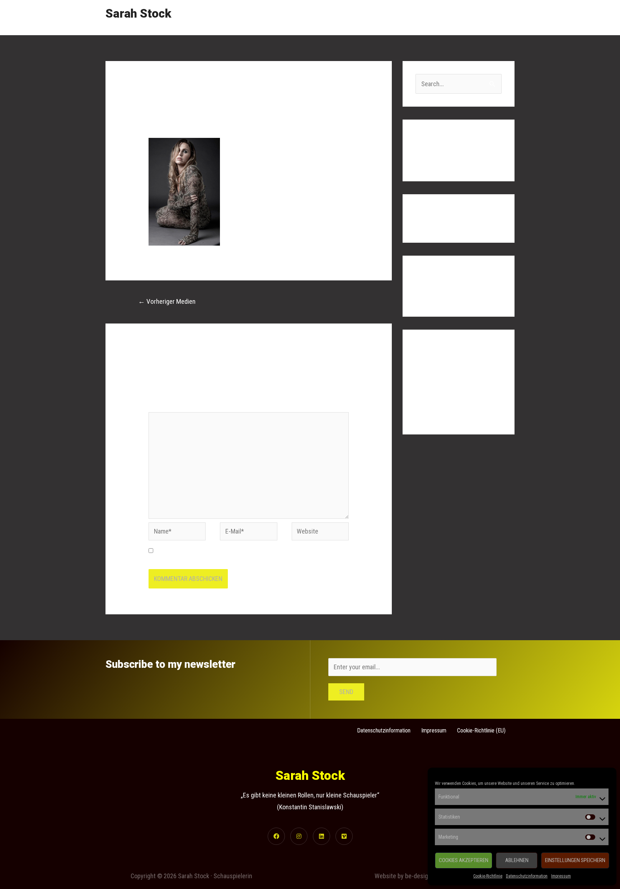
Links (468, 17)
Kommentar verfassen (177, 120)
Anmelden (428, 371)
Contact (498, 17)
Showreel (405, 17)
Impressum (561, 876)
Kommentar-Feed (437, 400)
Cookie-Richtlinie (487, 876)
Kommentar (165, 406)
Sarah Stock (138, 13)
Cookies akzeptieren (463, 860)
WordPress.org (435, 415)
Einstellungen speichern (575, 860)
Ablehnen (517, 860)
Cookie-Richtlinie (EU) (481, 730)
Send (346, 691)
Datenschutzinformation (527, 876)
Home (372, 17)
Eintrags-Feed (433, 386)
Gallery (439, 17)
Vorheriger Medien (167, 301)
